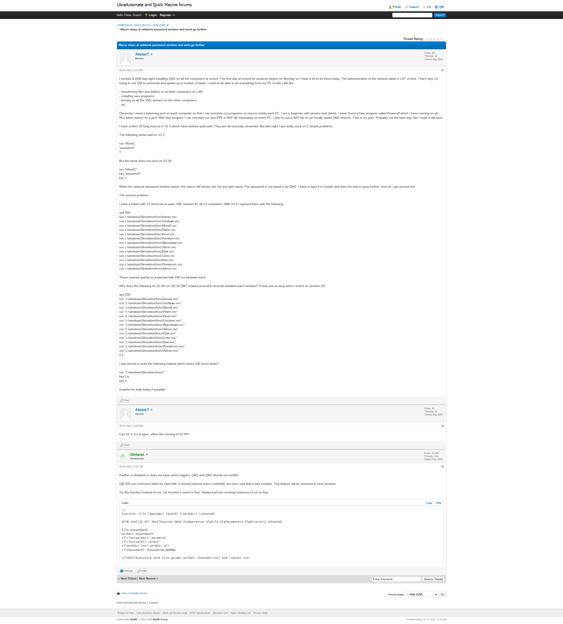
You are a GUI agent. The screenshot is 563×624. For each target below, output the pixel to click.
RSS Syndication (200, 613)
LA (429, 7)
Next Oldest (128, 578)
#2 (442, 425)
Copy (429, 503)
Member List (220, 613)
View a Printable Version (134, 593)
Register (165, 15)
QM (441, 7)
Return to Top (126, 613)
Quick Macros (142, 25)
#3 (442, 466)
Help (438, 503)
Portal (397, 7)
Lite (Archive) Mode (148, 613)
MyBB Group (160, 619)
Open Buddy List (240, 613)
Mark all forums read (175, 613)
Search (414, 7)
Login (153, 15)
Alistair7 (142, 54)
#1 (442, 70)
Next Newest (147, 578)
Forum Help (260, 613)
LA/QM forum (124, 25)
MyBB (133, 619)
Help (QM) (159, 25)
